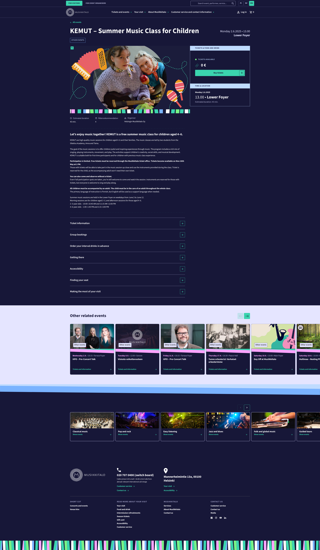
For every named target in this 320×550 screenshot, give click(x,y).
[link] (252, 12)
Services (167, 506)
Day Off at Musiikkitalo (265, 359)
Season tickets (123, 516)
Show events (77, 434)
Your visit (168, 486)
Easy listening (170, 431)
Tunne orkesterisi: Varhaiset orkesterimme (222, 361)
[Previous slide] (241, 316)
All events (77, 22)
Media (213, 513)
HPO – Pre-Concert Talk (84, 359)
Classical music (80, 431)
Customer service (124, 486)
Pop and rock (124, 431)
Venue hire (74, 509)
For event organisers (96, 3)
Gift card (120, 520)
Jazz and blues (216, 431)
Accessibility (169, 490)
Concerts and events (79, 506)
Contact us (121, 490)
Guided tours (305, 431)
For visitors (74, 3)
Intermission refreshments (128, 513)
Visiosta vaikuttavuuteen (130, 359)
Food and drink (123, 509)
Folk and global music (265, 431)
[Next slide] (247, 316)
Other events (77, 40)
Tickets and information (82, 369)
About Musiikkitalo (172, 509)
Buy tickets (218, 73)
